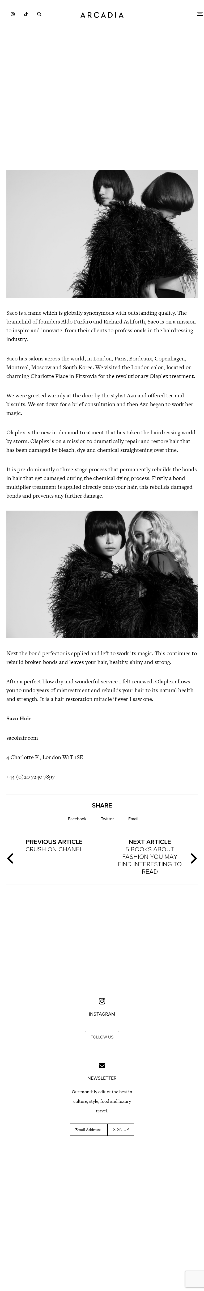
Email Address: (88, 1130)
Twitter (107, 819)
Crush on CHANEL (54, 845)
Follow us (102, 1037)
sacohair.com (22, 738)
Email (133, 819)
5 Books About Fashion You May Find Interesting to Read (150, 857)
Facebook (77, 819)
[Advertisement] (102, 119)
